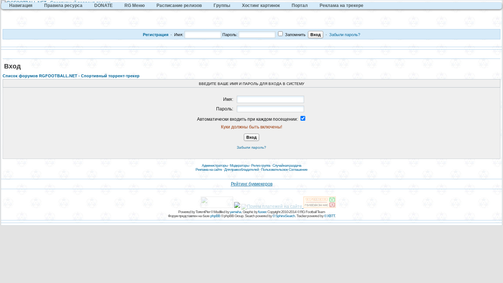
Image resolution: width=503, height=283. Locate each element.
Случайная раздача (286, 165)
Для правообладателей (241, 169)
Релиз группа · (261, 165)
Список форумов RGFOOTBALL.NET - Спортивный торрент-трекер (71, 76)
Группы (222, 5)
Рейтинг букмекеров (251, 184)
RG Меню (134, 5)
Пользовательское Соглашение (284, 169)
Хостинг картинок (261, 5)
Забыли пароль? (344, 34)
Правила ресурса (63, 5)
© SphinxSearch (283, 216)
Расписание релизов (179, 5)
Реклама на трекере (341, 5)
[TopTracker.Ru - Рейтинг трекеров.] (319, 206)
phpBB (215, 216)
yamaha (235, 212)
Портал (300, 5)
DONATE (103, 5)
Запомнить (295, 34)
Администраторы (215, 165)
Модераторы (239, 165)
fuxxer (262, 212)
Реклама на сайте (209, 169)
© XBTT (329, 216)
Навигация (20, 5)
